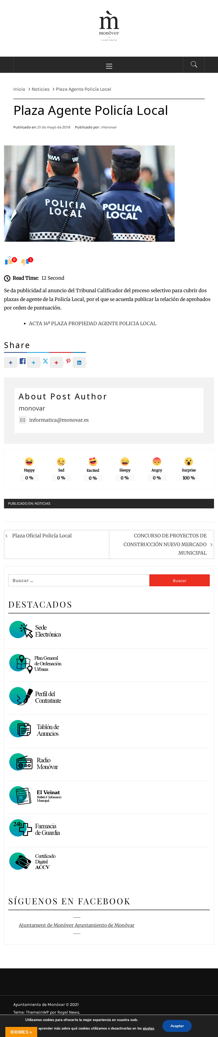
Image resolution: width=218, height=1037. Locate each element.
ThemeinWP (38, 1012)
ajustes (148, 1028)
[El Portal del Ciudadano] (35, 630)
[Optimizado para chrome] (35, 763)
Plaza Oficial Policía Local (42, 536)
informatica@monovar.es (59, 420)
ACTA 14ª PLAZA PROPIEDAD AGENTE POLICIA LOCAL (92, 323)
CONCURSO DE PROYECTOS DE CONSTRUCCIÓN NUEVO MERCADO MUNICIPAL (165, 544)
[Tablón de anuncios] (35, 729)
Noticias (43, 503)
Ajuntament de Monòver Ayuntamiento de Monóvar (77, 925)
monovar (109, 127)
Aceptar (177, 1025)
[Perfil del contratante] (35, 696)
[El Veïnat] (35, 796)
